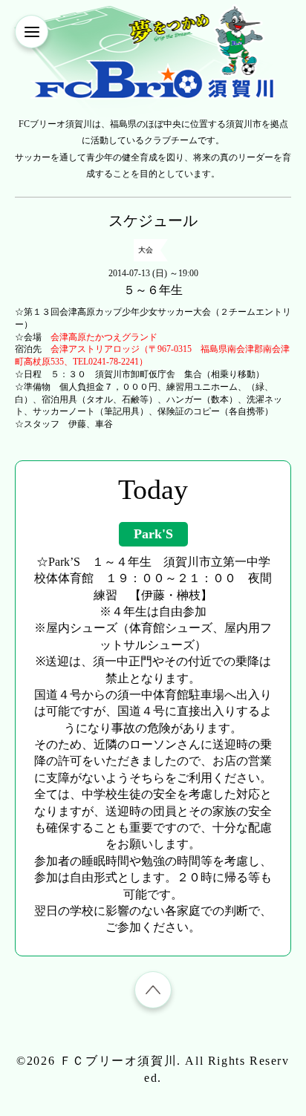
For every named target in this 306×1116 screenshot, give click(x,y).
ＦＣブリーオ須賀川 (118, 1060)
